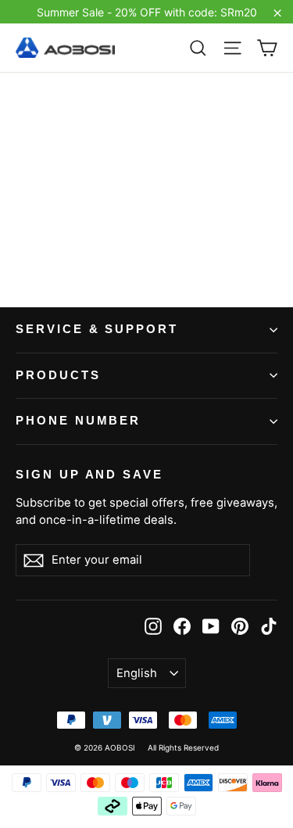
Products (58, 375)
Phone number (78, 420)
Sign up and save (89, 474)
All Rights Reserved (183, 747)
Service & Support (97, 329)
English (136, 673)
